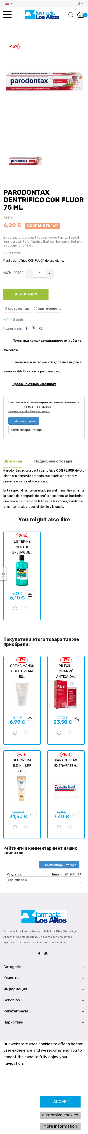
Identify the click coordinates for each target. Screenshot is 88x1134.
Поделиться (27, 328)
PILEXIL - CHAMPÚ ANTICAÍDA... (66, 671)
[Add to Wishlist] (26, 608)
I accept (60, 1101)
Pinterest (40, 328)
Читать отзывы (25, 421)
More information (60, 1126)
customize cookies (60, 1114)
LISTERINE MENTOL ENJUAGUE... (22, 546)
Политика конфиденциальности (39, 341)
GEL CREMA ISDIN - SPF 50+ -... (22, 765)
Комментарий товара (27, 429)
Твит (33, 328)
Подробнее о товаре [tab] (53, 461)
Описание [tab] (12, 461)
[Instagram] (47, 954)
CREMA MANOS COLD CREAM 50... (22, 671)
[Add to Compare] (15, 608)
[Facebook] (40, 954)
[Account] (80, 3)
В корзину (26, 294)
